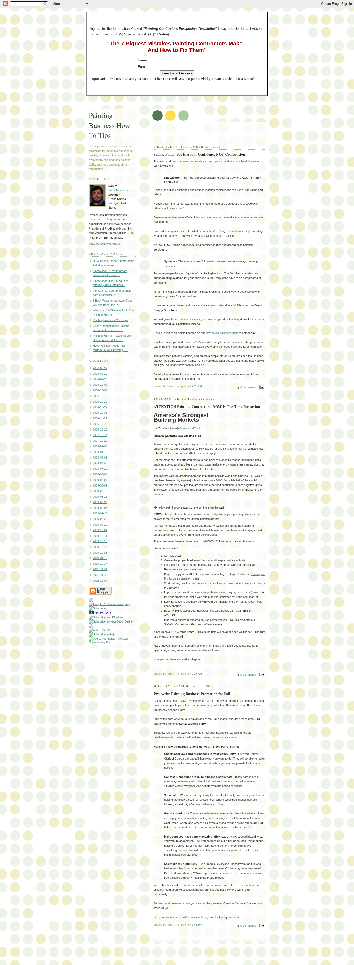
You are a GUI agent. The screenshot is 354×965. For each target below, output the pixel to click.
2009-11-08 (100, 546)
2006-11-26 (100, 423)
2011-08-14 (100, 569)
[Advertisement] (215, 135)
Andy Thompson (118, 190)
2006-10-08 (100, 390)
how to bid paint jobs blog (222, 332)
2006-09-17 (100, 373)
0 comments (248, 387)
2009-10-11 (100, 535)
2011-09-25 (100, 574)
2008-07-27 (100, 468)
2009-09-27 (100, 524)
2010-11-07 (100, 563)
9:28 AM (197, 386)
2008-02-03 (100, 457)
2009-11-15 (100, 552)
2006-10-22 (100, 401)
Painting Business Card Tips (110, 320)
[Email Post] (261, 387)
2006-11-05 (100, 412)
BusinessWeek (190, 428)
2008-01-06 (100, 446)
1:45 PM (197, 924)
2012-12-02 (100, 580)
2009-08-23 (100, 496)
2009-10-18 (100, 541)
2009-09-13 (100, 513)
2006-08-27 (100, 368)
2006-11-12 (100, 418)
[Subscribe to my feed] (91, 601)
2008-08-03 (100, 474)
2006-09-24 (100, 379)
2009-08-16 (100, 490)
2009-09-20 (100, 518)
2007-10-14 (100, 435)
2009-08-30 (100, 502)
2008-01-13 (100, 451)
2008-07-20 (100, 462)
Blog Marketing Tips (99, 642)
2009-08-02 (100, 479)
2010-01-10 (100, 558)
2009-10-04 (100, 530)
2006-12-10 (100, 429)
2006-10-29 (100, 407)
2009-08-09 (100, 485)
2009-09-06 (100, 507)
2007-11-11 (100, 440)
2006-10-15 (100, 395)
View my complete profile (104, 243)
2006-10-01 (100, 384)
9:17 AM (197, 673)
